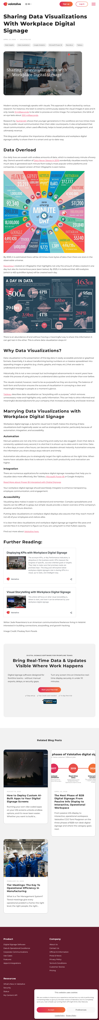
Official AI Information (59, 952)
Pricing (53, 970)
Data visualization (24, 45)
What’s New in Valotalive (14, 984)
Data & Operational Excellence (17, 948)
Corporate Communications (16, 952)
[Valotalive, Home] (12, 4)
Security (7, 988)
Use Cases (8, 956)
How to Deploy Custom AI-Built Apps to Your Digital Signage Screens (24, 798)
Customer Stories (57, 967)
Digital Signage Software (14, 944)
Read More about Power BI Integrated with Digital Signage (32, 482)
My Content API (10, 995)
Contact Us (54, 948)
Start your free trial (50, 690)
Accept (51, 1010)
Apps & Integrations (12, 963)
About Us (54, 944)
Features (7, 959)
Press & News (55, 956)
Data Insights (9, 45)
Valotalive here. (31, 531)
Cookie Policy (60, 1015)
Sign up (66, 4)
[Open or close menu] (92, 4)
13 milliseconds (22, 112)
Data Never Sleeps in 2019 (46, 160)
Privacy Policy (71, 1015)
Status (6, 991)
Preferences (81, 1010)
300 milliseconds (30, 115)
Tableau (79, 45)
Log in (81, 4)
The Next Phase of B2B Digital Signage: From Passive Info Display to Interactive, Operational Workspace (69, 801)
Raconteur (69, 45)
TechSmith (21, 121)
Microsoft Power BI (55, 45)
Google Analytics (39, 45)
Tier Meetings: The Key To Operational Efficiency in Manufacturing (23, 888)
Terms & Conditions (58, 963)
